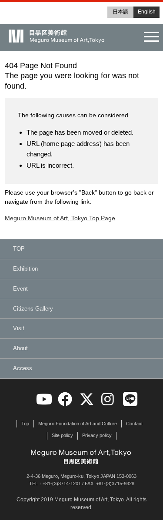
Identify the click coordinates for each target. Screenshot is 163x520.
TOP (19, 248)
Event (20, 288)
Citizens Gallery (33, 308)
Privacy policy (97, 435)
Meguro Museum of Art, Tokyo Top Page (60, 218)
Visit (18, 328)
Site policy (62, 435)
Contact (134, 423)
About (20, 348)
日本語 (120, 12)
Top (25, 423)
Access (22, 368)
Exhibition (25, 268)
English (147, 12)
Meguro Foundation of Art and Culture (77, 423)
